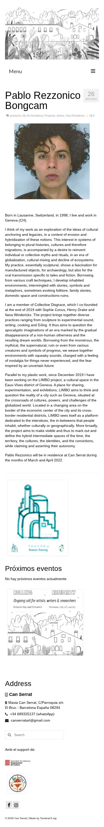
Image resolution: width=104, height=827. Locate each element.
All (23, 115)
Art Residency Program (41, 115)
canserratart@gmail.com (30, 720)
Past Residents (75, 115)
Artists (60, 115)
